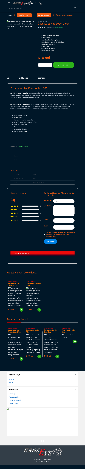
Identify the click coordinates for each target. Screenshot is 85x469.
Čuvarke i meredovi (24, 15)
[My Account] (35, 3)
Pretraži (75, 8)
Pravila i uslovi (13, 403)
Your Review (48, 206)
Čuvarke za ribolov (44, 15)
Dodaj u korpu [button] (21, 310)
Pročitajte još (74, 341)
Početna (9, 15)
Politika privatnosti (15, 400)
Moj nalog (12, 394)
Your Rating (47, 200)
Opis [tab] (8, 78)
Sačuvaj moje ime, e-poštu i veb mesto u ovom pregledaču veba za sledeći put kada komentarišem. (60, 234)
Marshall (35, 156)
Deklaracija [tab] (23, 78)
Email (46, 226)
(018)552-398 (42, 461)
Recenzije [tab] (41, 78)
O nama (11, 379)
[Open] (9, 3)
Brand (11, 382)
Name (46, 219)
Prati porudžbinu (14, 397)
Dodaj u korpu (65, 65)
